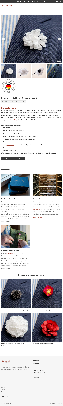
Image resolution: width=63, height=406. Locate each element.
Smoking (14, 120)
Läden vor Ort (4, 396)
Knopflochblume (38, 209)
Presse (3, 389)
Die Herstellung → (38, 217)
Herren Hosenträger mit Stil (39, 372)
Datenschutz (59, 403)
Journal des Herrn (5, 385)
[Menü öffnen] (60, 6)
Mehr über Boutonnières (13, 158)
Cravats (35, 365)
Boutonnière (10, 145)
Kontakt (3, 394)
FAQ (2, 392)
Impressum (52, 403)
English (59, 1)
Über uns (3, 387)
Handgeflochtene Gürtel (38, 370)
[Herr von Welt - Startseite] (6, 6)
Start (2, 11)
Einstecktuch (36, 368)
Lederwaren (36, 375)
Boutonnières (7, 11)
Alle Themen (36, 377)
